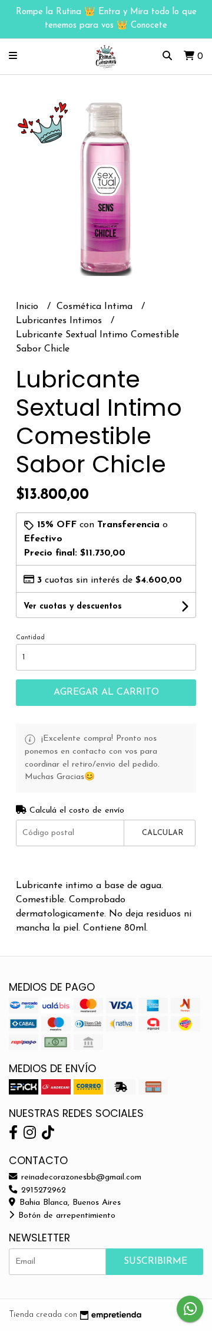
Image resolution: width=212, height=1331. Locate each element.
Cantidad (30, 638)
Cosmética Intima (96, 306)
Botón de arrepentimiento (65, 1215)
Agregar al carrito (106, 692)
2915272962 (42, 1190)
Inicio (28, 306)
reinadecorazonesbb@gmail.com (79, 1177)
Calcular (162, 833)
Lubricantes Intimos (60, 321)
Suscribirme (155, 1261)
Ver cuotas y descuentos (73, 606)
